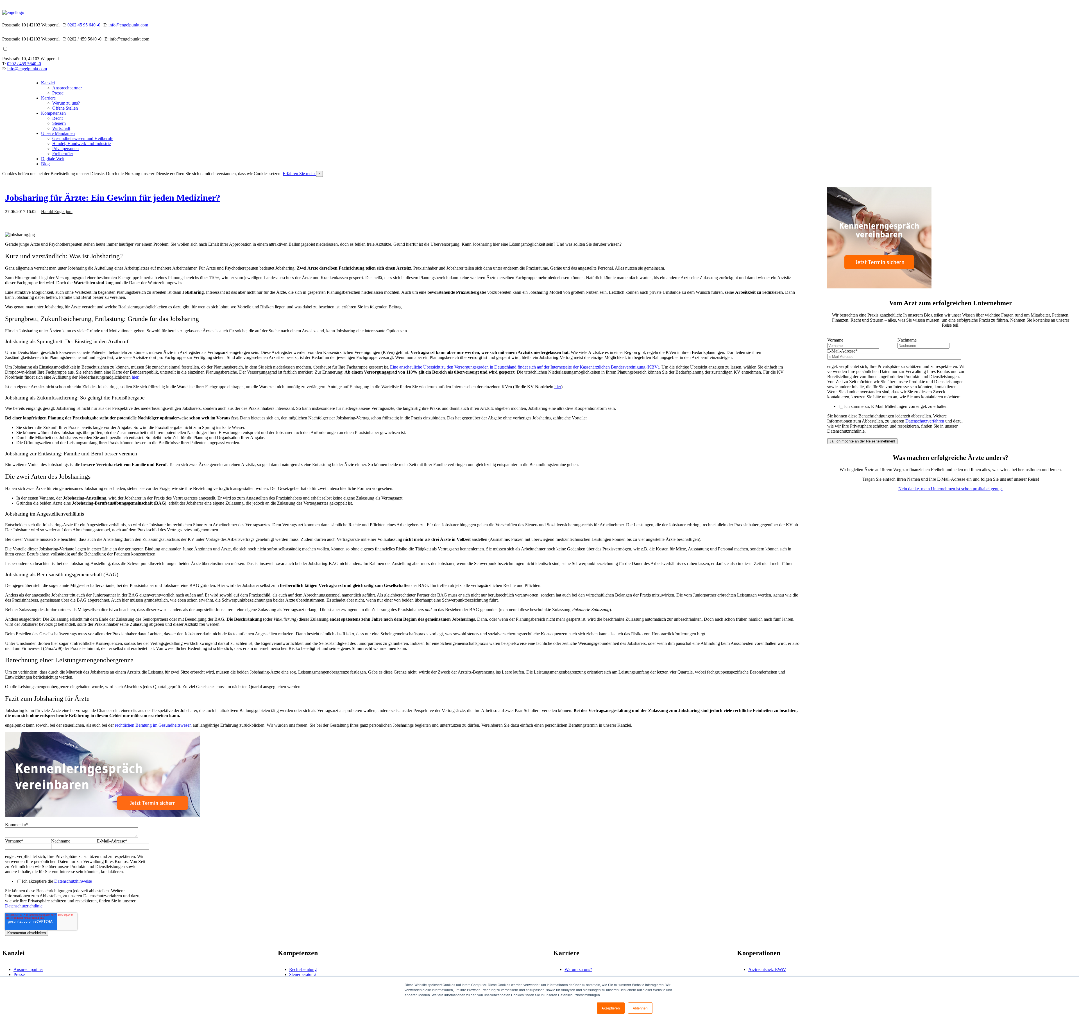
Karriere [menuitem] (48, 98)
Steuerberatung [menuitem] (302, 974)
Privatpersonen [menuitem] (65, 148)
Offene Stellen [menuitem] (65, 108)
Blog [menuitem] (45, 163)
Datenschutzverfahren (925, 421)
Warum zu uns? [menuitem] (66, 103)
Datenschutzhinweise (73, 881)
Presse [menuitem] (58, 93)
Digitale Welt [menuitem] (52, 158)
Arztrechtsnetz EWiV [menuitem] (767, 969)
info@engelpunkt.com (128, 24)
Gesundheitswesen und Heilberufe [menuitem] (82, 138)
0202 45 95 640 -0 (83, 24)
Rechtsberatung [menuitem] (303, 969)
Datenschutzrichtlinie (23, 905)
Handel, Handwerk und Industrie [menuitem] (81, 143)
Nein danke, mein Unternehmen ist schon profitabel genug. (950, 488)
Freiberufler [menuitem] (62, 153)
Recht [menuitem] (57, 118)
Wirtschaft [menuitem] (61, 128)
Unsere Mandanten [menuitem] (58, 133)
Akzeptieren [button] (611, 1008)
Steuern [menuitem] (59, 123)
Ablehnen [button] (640, 1008)
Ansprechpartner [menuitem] (67, 87)
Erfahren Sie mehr (299, 173)
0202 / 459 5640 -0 (24, 63)
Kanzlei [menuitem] (48, 82)
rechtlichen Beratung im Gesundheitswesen (153, 725)
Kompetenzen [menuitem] (53, 113)
